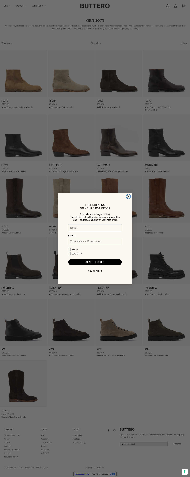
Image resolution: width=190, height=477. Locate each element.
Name (71, 235)
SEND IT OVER (95, 262)
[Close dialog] (128, 196)
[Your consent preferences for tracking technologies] (185, 472)
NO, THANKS (95, 271)
